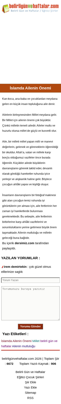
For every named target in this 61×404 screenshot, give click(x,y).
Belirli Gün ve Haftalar (30, 372)
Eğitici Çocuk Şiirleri (30, 377)
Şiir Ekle (30, 382)
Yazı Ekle (30, 387)
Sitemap (30, 392)
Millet (35, 114)
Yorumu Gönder (30, 326)
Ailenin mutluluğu (28, 232)
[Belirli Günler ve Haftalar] (30, 12)
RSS (30, 398)
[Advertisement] (30, 50)
